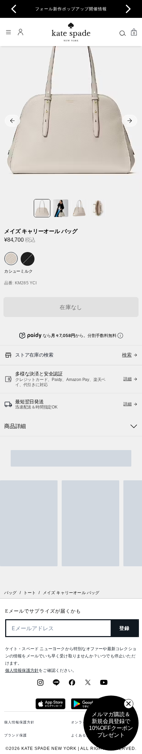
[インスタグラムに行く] (40, 684)
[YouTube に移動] (104, 684)
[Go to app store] (50, 707)
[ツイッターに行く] (88, 684)
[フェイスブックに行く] (72, 684)
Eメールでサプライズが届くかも (43, 611)
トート (29, 592)
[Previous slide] (13, 8)
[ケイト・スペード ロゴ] (71, 32)
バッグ (10, 592)
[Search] (123, 33)
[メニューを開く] (8, 32)
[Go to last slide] (12, 120)
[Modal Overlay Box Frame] (111, 723)
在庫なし (71, 307)
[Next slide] (128, 8)
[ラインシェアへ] (56, 684)
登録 (124, 628)
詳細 (127, 378)
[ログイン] (21, 32)
